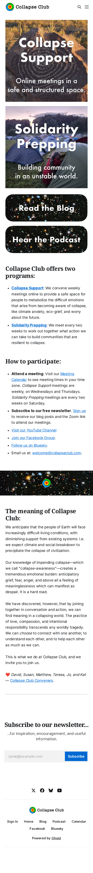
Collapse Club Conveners (31, 680)
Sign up (79, 411)
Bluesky (57, 829)
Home (28, 821)
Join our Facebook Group (33, 438)
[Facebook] (42, 790)
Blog (42, 821)
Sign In (12, 821)
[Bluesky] (51, 790)
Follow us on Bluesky (29, 445)
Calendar (79, 821)
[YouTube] (59, 790)
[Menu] (86, 6)
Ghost (56, 838)
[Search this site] (79, 6)
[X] (33, 790)
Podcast (59, 821)
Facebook (37, 829)
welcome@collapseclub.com (56, 453)
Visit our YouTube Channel (33, 430)
